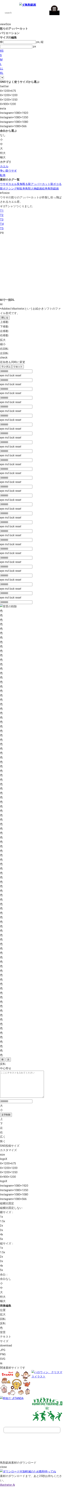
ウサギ (4, 184)
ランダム (5, 366)
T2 (2, 215)
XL (1, 73)
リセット (17, 366)
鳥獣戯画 (53, 188)
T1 (2, 210)
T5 (2, 228)
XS (2, 50)
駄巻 (3, 175)
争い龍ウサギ (8, 170)
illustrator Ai (7, 1484)
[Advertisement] (31, 266)
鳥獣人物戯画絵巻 (36, 188)
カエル (4, 166)
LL (1, 68)
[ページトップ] (32, 1430)
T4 (2, 224)
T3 (2, 219)
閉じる (4, 317)
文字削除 (5, 1114)
